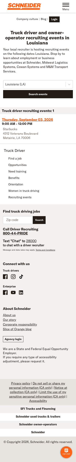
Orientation (15, 184)
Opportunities (17, 165)
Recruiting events (20, 197)
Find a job (15, 158)
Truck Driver (14, 150)
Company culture (27, 19)
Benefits (13, 178)
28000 (31, 241)
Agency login (13, 339)
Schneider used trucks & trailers (38, 416)
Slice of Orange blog (17, 329)
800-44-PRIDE (15, 233)
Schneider (38, 432)
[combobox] (5, 84)
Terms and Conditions (45, 250)
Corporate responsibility (20, 324)
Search (39, 219)
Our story (9, 320)
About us (9, 315)
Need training (17, 171)
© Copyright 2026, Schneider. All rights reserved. (38, 442)
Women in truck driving (23, 191)
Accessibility (38, 401)
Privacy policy (20, 383)
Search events (38, 94)
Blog (43, 19)
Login (54, 19)
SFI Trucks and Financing (38, 409)
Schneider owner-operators (38, 424)
